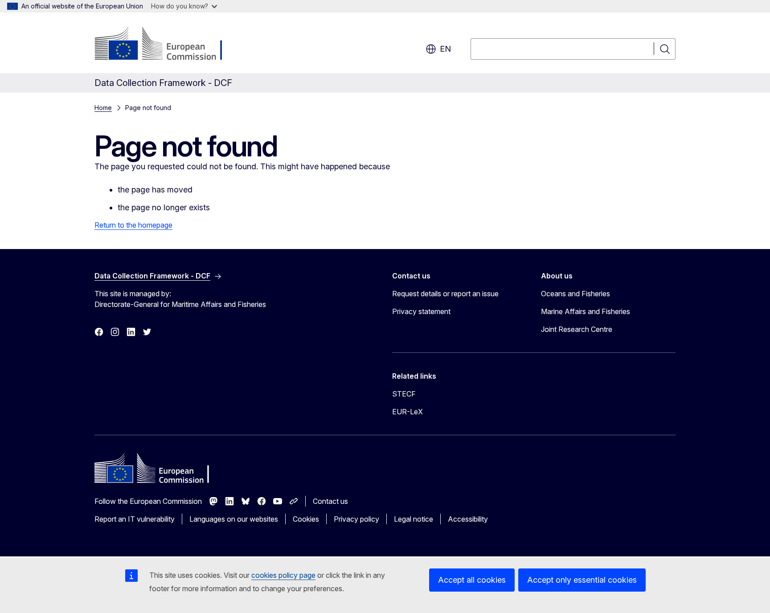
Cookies (306, 519)
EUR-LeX (407, 411)
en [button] (445, 48)
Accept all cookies (472, 579)
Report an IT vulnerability (134, 519)
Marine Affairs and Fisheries (585, 311)
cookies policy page (283, 575)
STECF (404, 393)
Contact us (330, 501)
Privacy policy (356, 519)
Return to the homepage (133, 225)
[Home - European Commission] (166, 44)
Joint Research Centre (576, 329)
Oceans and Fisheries (575, 293)
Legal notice (413, 519)
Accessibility (468, 519)
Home (103, 107)
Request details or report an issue (445, 293)
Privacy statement (421, 311)
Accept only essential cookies (582, 579)
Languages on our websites (233, 519)
